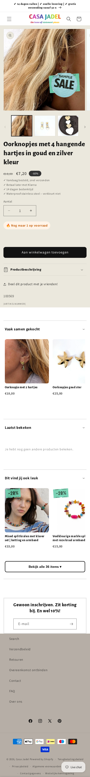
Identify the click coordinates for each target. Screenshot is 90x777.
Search (14, 639)
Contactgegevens (30, 773)
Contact (15, 681)
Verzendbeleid (20, 649)
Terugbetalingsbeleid (71, 759)
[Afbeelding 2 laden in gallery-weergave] (44, 125)
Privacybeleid (20, 766)
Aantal (7, 201)
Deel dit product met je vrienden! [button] (33, 284)
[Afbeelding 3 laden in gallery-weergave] (68, 125)
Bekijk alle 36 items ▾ (45, 567)
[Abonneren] (71, 624)
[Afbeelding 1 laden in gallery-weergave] (21, 125)
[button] (9, 19)
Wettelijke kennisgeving (59, 773)
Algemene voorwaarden (47, 766)
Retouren (16, 659)
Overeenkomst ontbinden (28, 670)
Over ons (15, 701)
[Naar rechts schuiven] (85, 127)
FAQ (12, 691)
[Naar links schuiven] (5, 127)
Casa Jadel (22, 759)
